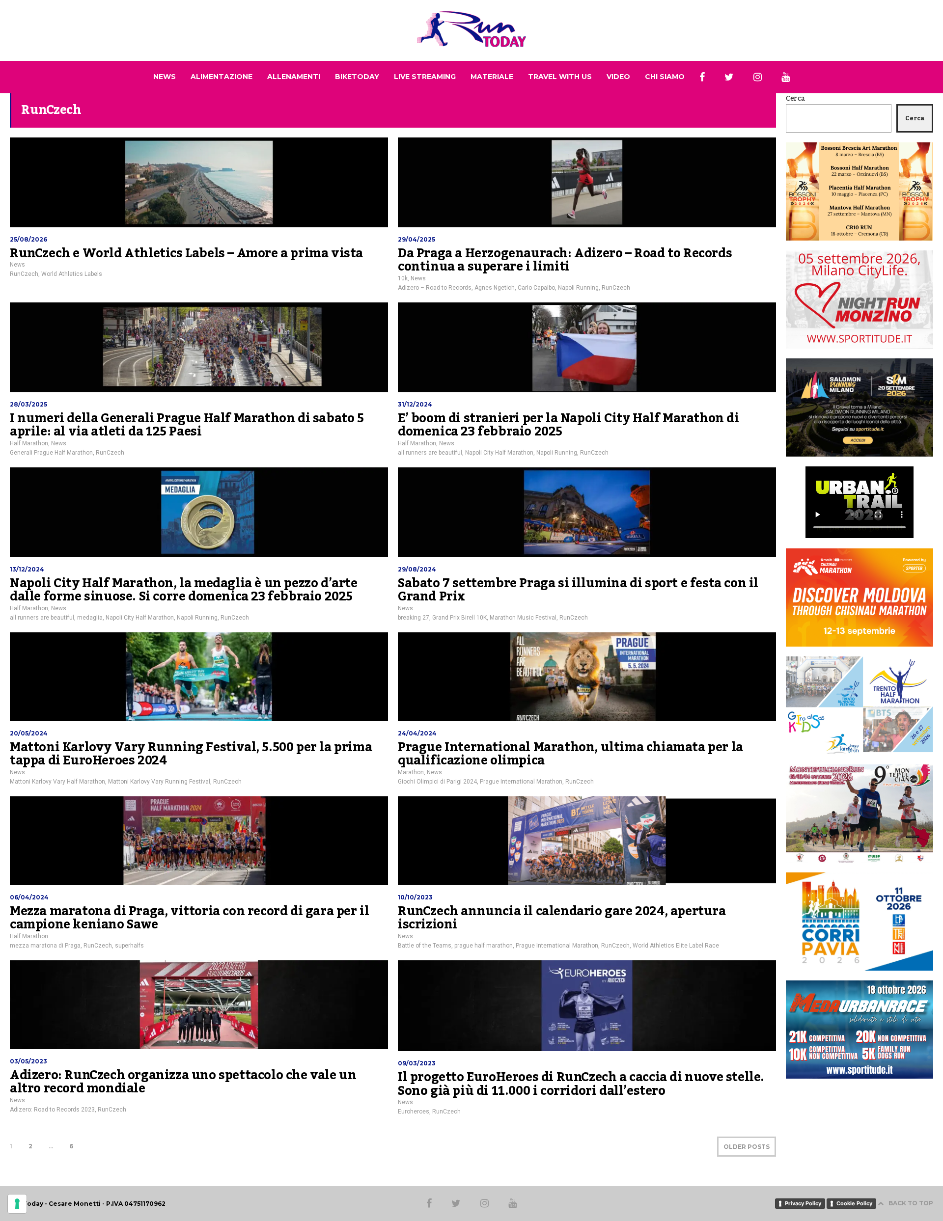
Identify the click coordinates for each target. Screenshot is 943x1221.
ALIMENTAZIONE (221, 76)
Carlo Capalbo (536, 287)
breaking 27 (413, 617)
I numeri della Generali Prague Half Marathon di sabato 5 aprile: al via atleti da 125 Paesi (187, 425)
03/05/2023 (28, 1061)
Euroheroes (413, 1111)
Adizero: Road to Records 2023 (52, 1109)
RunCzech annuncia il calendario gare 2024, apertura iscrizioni (562, 918)
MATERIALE (492, 76)
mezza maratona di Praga (45, 945)
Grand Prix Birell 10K (459, 617)
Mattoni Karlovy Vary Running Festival (159, 781)
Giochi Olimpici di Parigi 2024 (437, 781)
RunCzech (24, 274)
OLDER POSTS (746, 1146)
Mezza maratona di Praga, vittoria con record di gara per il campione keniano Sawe (189, 918)
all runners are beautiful (430, 452)
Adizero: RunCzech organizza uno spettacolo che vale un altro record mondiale (183, 1082)
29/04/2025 (416, 239)
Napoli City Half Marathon (499, 452)
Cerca (795, 99)
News (17, 264)
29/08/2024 (417, 569)
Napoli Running (578, 287)
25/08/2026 (28, 239)
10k (403, 278)
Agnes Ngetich (494, 287)
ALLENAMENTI (293, 76)
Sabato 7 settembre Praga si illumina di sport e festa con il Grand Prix (578, 590)
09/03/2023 (417, 1063)
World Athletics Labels (71, 274)
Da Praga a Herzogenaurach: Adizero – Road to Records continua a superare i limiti (565, 260)
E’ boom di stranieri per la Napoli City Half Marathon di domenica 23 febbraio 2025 (568, 425)
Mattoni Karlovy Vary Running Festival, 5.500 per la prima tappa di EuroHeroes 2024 (191, 754)
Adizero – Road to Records (435, 287)
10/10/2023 (415, 897)
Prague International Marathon (521, 781)
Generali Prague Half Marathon (51, 452)
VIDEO (618, 76)
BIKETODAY (357, 76)
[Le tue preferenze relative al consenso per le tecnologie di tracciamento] (17, 1203)
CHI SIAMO (665, 76)
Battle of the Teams (424, 945)
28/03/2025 (28, 404)
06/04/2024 (29, 897)
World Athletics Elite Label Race (676, 945)
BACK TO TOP (910, 1203)
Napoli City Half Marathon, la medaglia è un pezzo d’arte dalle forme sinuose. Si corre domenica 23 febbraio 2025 (184, 590)
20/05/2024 (29, 733)
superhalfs (129, 945)
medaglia (90, 617)
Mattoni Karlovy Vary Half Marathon (57, 781)
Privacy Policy (803, 1203)
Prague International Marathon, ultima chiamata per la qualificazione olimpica (570, 754)
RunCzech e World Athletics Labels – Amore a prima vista (186, 253)
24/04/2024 (417, 733)
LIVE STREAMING (425, 76)
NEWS (164, 76)
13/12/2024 (27, 569)
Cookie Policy (854, 1203)
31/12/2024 (415, 404)
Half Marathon (29, 443)
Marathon (411, 772)
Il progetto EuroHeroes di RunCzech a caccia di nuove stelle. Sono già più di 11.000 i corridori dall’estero (581, 1084)
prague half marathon (483, 945)
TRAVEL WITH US (560, 76)
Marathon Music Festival (523, 617)
